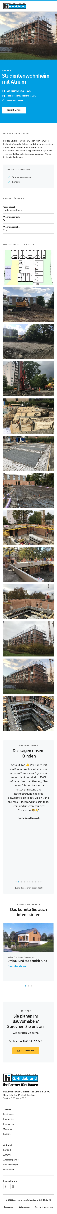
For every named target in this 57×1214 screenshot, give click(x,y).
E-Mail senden (27, 1051)
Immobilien (8, 1119)
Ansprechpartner (11, 1160)
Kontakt (7, 1150)
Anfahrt (7, 1155)
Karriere (7, 1134)
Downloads (8, 1170)
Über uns (7, 1129)
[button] (52, 6)
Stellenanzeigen (10, 1165)
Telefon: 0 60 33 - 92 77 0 (27, 1041)
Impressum (8, 1207)
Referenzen (8, 1124)
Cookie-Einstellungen (44, 1207)
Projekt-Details (14, 110)
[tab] (16, 881)
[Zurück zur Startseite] (14, 6)
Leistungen (8, 1114)
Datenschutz (24, 1207)
